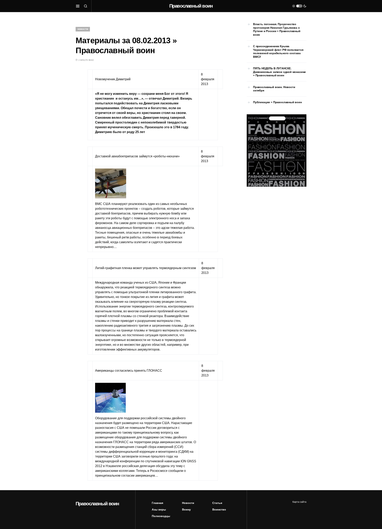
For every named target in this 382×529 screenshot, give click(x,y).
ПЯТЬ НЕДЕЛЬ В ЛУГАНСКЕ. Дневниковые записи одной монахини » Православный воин (279, 72)
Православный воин (191, 6)
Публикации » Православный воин (277, 102)
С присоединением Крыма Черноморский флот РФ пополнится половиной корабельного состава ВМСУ (278, 51)
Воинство (219, 509)
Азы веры (159, 509)
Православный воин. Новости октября (274, 88)
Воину (186, 509)
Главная (157, 503)
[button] (78, 6)
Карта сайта (299, 502)
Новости (83, 29)
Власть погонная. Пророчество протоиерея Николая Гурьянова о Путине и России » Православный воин (276, 29)
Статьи (217, 503)
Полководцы (161, 516)
